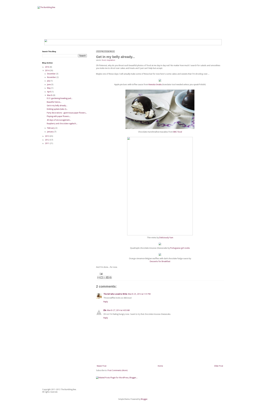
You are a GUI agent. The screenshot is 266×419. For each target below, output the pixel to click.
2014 (47, 70)
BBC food (177, 132)
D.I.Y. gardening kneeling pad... (59, 98)
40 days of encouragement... (59, 120)
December (51, 74)
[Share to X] (104, 277)
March (50, 95)
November (51, 77)
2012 (47, 140)
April (49, 92)
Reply (105, 302)
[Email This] (98, 277)
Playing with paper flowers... (59, 116)
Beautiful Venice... (54, 102)
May (49, 88)
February (51, 128)
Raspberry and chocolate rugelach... (62, 124)
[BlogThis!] (101, 277)
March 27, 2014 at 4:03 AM (118, 310)
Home (160, 366)
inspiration (111, 60)
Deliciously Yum (166, 237)
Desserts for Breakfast (160, 261)
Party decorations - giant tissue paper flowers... (67, 113)
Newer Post (101, 366)
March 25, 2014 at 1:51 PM (139, 294)
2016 (47, 67)
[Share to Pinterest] (110, 277)
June (49, 84)
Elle (104, 310)
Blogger (144, 399)
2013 (47, 136)
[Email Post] (101, 274)
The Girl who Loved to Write (115, 294)
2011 (47, 143)
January (50, 132)
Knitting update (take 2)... (57, 109)
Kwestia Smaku (155, 84)
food (104, 60)
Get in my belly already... (57, 106)
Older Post (218, 366)
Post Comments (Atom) (117, 370)
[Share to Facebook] (107, 277)
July (48, 81)
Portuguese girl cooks (180, 248)
